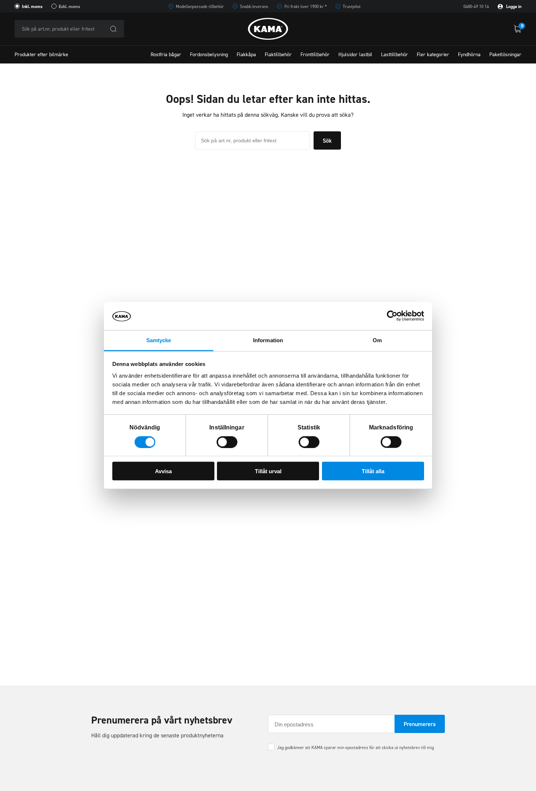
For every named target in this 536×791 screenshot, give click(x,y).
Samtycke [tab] (158, 340)
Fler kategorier (433, 54)
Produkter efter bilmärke (41, 54)
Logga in (513, 6)
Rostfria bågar (166, 54)
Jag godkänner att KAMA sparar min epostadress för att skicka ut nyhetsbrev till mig (355, 748)
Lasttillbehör (394, 54)
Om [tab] (377, 340)
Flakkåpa (246, 54)
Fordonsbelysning (209, 54)
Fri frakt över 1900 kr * (305, 6)
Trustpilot (352, 6)
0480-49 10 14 (476, 6)
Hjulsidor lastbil (355, 54)
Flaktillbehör (278, 54)
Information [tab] (268, 340)
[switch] (227, 442)
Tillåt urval (268, 471)
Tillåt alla (373, 471)
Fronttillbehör (315, 54)
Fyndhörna (469, 54)
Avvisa (163, 471)
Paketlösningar (505, 54)
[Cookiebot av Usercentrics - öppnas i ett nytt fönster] (392, 315)
